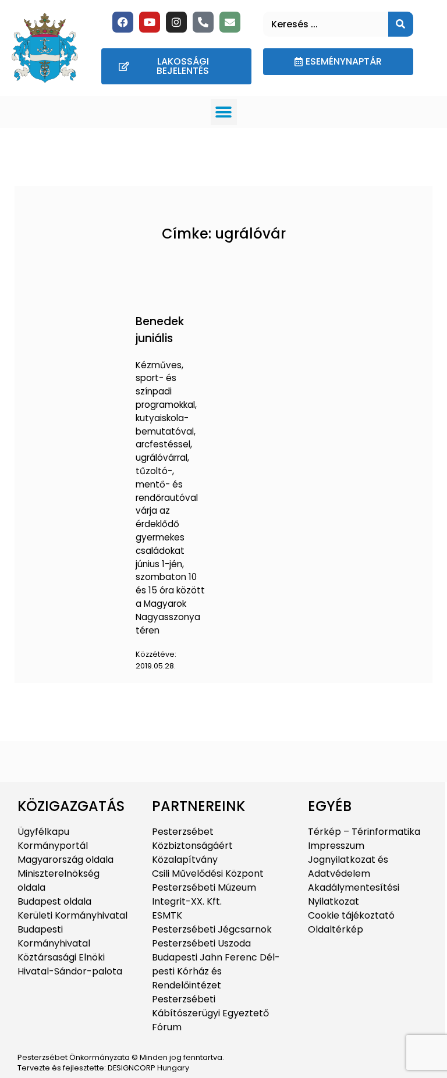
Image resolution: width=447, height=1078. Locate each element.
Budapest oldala (54, 901)
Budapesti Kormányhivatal (53, 936)
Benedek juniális (160, 330)
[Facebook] (122, 22)
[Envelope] (229, 22)
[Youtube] (149, 22)
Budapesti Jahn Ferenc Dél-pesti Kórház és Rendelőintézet (216, 971)
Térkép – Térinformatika (364, 831)
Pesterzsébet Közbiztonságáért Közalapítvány (192, 845)
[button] (224, 112)
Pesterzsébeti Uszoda (201, 943)
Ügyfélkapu (43, 831)
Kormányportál (52, 845)
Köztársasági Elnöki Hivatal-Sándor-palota (69, 964)
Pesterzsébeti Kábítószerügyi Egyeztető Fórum (210, 1013)
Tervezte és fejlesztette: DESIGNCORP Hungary (103, 1068)
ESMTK (167, 915)
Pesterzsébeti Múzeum (204, 887)
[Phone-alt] (203, 22)
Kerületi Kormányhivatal (72, 915)
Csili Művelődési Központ (208, 873)
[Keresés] (400, 24)
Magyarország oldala (65, 859)
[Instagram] (176, 22)
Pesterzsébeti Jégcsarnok (212, 929)
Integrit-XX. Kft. (187, 901)
